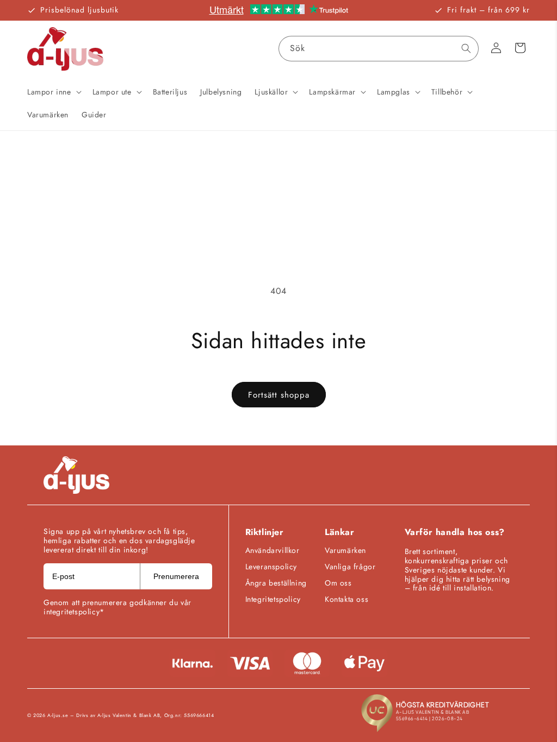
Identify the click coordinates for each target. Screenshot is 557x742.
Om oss (338, 582)
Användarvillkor (272, 550)
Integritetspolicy (273, 599)
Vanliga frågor (350, 566)
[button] (53, 91)
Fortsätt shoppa (279, 395)
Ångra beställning (276, 582)
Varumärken (345, 550)
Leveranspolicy (271, 566)
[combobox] (378, 48)
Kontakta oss (346, 599)
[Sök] (466, 48)
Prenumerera (176, 576)
